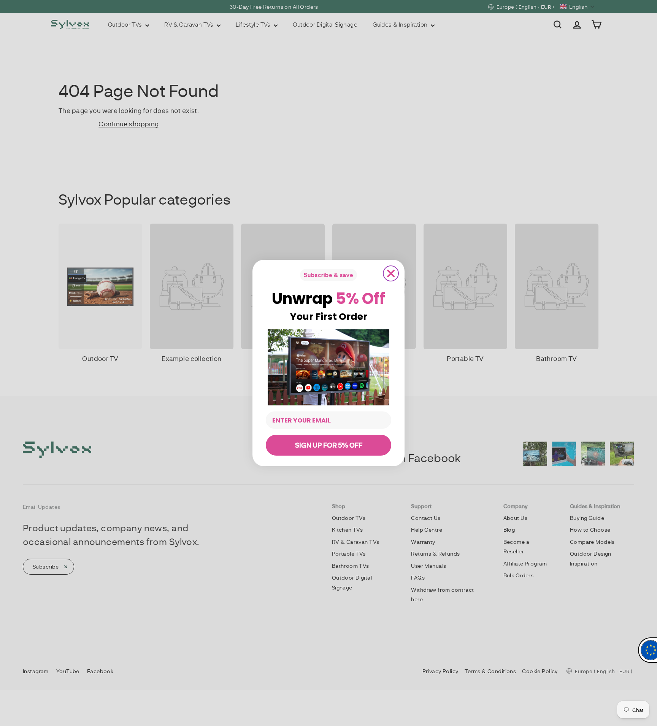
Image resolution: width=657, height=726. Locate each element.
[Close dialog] (390, 273)
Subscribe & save (328, 274)
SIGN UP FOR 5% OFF (328, 445)
